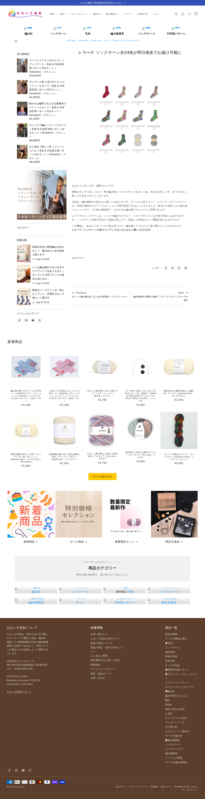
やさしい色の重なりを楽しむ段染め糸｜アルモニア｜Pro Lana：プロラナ (102, 456)
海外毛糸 (170, 651)
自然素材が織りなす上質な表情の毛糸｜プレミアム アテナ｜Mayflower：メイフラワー (64, 456)
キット (80, 602)
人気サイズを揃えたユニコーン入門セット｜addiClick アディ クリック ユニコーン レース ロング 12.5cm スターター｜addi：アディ (64, 396)
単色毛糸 (170, 660)
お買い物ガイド (99, 634)
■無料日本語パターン (177, 669)
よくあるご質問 (99, 655)
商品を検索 (171, 634)
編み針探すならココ (176, 695)
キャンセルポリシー (190, 790)
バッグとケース (168, 591)
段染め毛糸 (171, 656)
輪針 (167, 700)
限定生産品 (172, 541)
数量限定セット (124, 541)
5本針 (168, 704)
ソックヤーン (80, 591)
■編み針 (170, 691)
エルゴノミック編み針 (177, 731)
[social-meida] (9, 770)
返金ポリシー (121, 787)
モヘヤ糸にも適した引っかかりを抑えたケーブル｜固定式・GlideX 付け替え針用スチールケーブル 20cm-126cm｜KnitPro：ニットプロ (140, 396)
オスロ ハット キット (177, 682)
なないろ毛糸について (19, 691)
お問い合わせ (97, 677)
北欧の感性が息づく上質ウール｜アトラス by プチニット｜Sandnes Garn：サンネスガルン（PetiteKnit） (26, 458)
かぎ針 (169, 713)
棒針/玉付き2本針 (175, 709)
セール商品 (77, 541)
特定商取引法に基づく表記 (186, 787)
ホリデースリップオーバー (180, 686)
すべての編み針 (173, 735)
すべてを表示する (102, 476)
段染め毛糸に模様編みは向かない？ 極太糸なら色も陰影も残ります (48, 250)
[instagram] (26, 320)
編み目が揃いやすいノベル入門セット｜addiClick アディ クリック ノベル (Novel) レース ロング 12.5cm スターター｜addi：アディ (26, 396)
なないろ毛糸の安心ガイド (105, 638)
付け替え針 (171, 726)
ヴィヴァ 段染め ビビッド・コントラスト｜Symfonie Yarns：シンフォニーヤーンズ (179, 456)
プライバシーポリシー (102, 669)
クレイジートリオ (175, 722)
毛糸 (131, 591)
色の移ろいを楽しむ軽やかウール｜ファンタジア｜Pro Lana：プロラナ (140, 454)
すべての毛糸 (172, 665)
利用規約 (95, 664)
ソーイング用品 (173, 757)
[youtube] (32, 320)
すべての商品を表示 (176, 638)
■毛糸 (168, 643)
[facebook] (19, 320)
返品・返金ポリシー (101, 673)
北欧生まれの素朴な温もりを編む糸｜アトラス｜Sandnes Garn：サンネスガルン (179, 393)
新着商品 (29, 541)
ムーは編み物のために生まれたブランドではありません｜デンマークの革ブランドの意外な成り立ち (48, 273)
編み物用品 (36, 602)
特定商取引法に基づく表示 (105, 660)
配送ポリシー (166, 787)
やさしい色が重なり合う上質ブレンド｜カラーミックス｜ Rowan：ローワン (102, 393)
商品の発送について (101, 643)
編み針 (36, 591)
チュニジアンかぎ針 (176, 717)
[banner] (41, 195)
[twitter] (39, 320)
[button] (53, 14)
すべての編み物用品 (176, 762)
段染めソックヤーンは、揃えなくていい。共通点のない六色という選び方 (48, 293)
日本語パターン (124, 602)
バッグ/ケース (173, 744)
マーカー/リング (174, 748)
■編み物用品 (172, 740)
